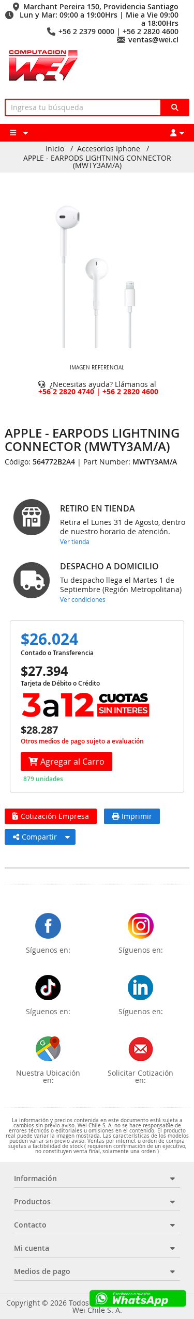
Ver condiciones (83, 599)
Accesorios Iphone (108, 148)
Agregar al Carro (72, 761)
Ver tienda (74, 541)
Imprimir (137, 816)
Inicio (55, 148)
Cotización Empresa (55, 816)
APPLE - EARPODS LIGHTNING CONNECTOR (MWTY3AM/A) (97, 161)
